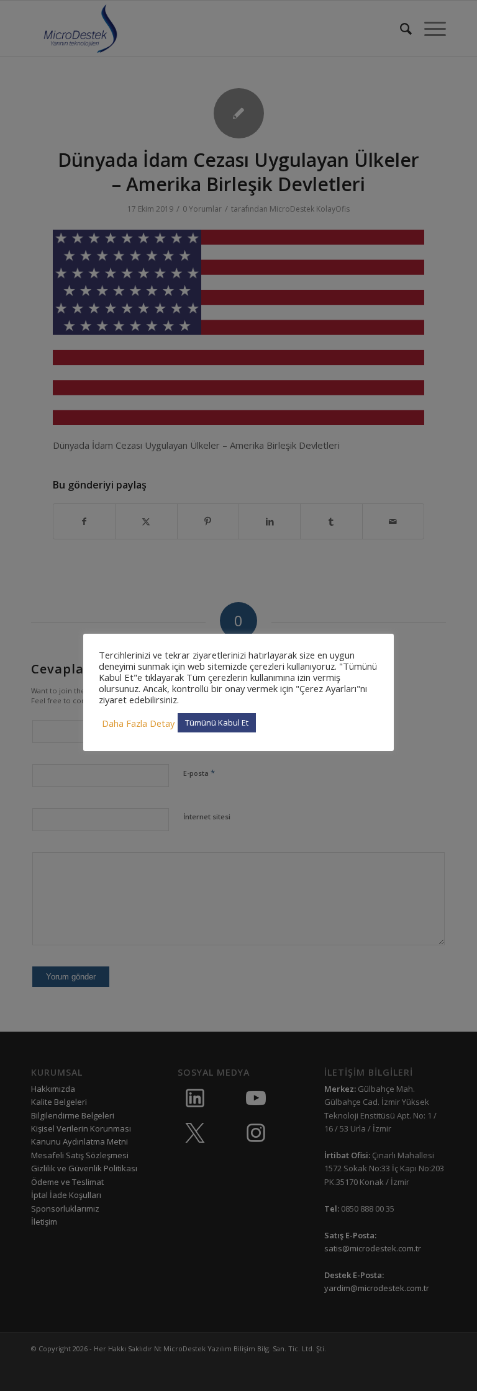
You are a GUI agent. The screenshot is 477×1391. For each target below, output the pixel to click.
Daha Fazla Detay (138, 723)
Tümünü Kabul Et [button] (216, 722)
